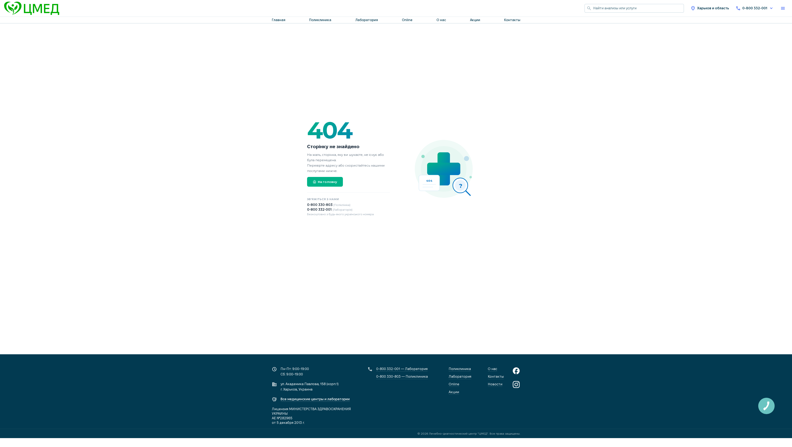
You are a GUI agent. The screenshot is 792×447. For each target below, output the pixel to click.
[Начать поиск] (589, 8)
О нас (441, 20)
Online (407, 20)
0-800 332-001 (754, 8)
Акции (475, 20)
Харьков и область (713, 8)
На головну (327, 182)
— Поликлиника (402, 376)
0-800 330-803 (328, 205)
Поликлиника (320, 20)
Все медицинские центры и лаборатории (315, 399)
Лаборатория (366, 20)
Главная (278, 20)
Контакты (512, 20)
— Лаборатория (402, 369)
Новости (495, 384)
